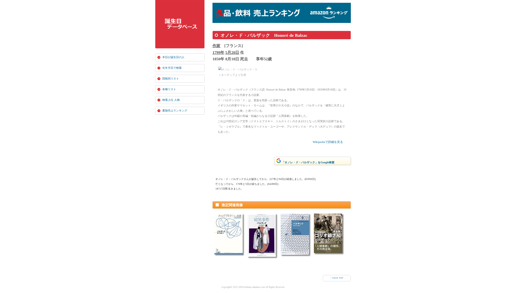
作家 (216, 45)
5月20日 (232, 52)
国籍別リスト (170, 78)
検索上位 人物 (171, 99)
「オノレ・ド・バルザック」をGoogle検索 (308, 162)
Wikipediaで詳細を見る (328, 142)
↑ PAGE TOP (336, 278)
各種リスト (169, 89)
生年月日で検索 (172, 67)
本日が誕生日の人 (173, 57)
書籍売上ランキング (174, 110)
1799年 (218, 52)
